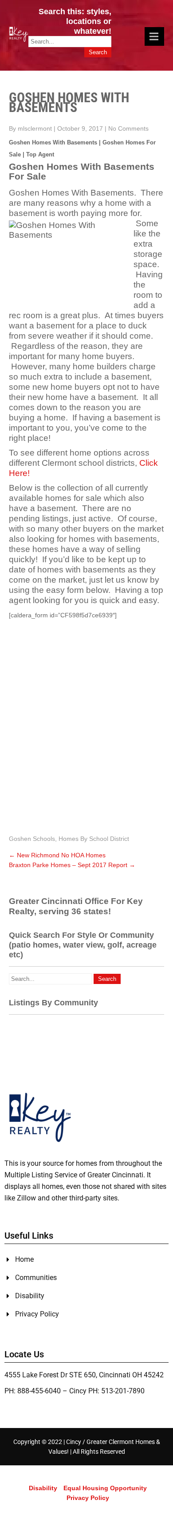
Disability (43, 1488)
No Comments (128, 128)
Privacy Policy (88, 1497)
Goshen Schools (32, 838)
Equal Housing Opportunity (105, 1488)
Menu (154, 36)
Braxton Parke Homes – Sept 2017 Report (72, 864)
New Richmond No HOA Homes (57, 855)
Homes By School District (94, 838)
